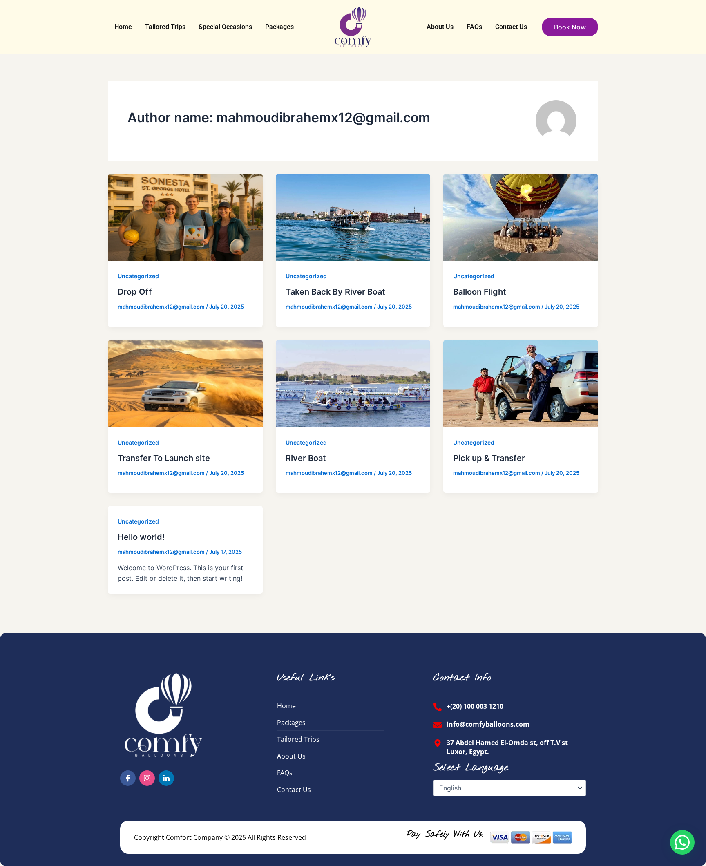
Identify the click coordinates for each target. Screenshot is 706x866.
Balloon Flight (479, 292)
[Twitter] (166, 778)
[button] (570, 27)
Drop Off (135, 292)
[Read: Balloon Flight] (520, 217)
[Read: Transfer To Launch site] (185, 382)
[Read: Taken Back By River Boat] (353, 217)
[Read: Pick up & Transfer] (520, 382)
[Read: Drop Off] (185, 217)
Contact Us (511, 27)
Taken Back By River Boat (335, 292)
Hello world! (141, 537)
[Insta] (147, 778)
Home (123, 27)
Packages (279, 27)
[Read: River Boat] (353, 382)
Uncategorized (138, 276)
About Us (440, 27)
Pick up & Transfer (489, 458)
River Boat (306, 458)
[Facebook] (128, 778)
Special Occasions (225, 27)
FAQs (474, 27)
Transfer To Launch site (164, 458)
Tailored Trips (165, 27)
